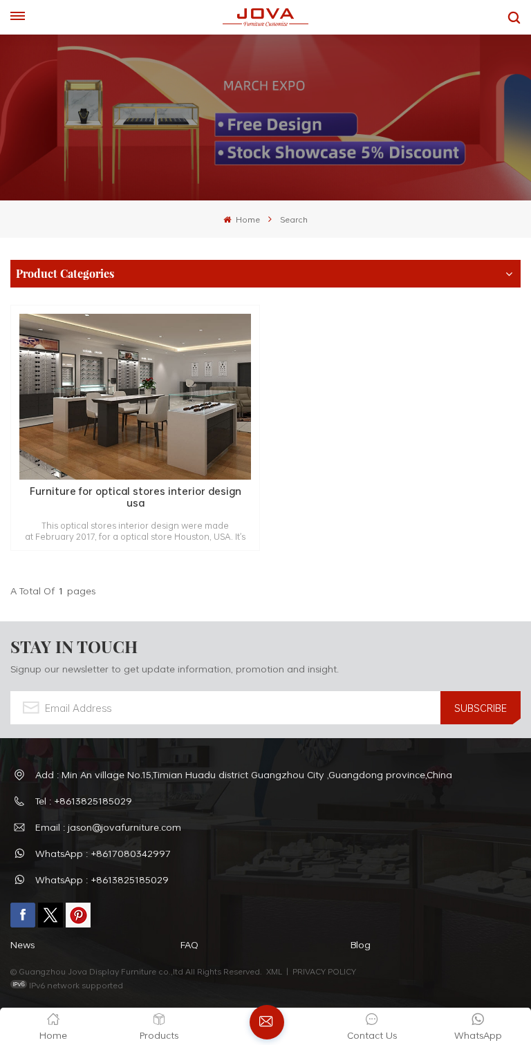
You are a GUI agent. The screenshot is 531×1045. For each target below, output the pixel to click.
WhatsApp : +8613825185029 (102, 879)
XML (274, 971)
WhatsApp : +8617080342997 (103, 853)
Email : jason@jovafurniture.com (108, 827)
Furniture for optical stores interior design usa (135, 497)
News (22, 944)
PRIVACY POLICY (324, 971)
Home (246, 219)
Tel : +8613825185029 (83, 800)
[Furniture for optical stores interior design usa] (135, 397)
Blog (361, 944)
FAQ (189, 944)
